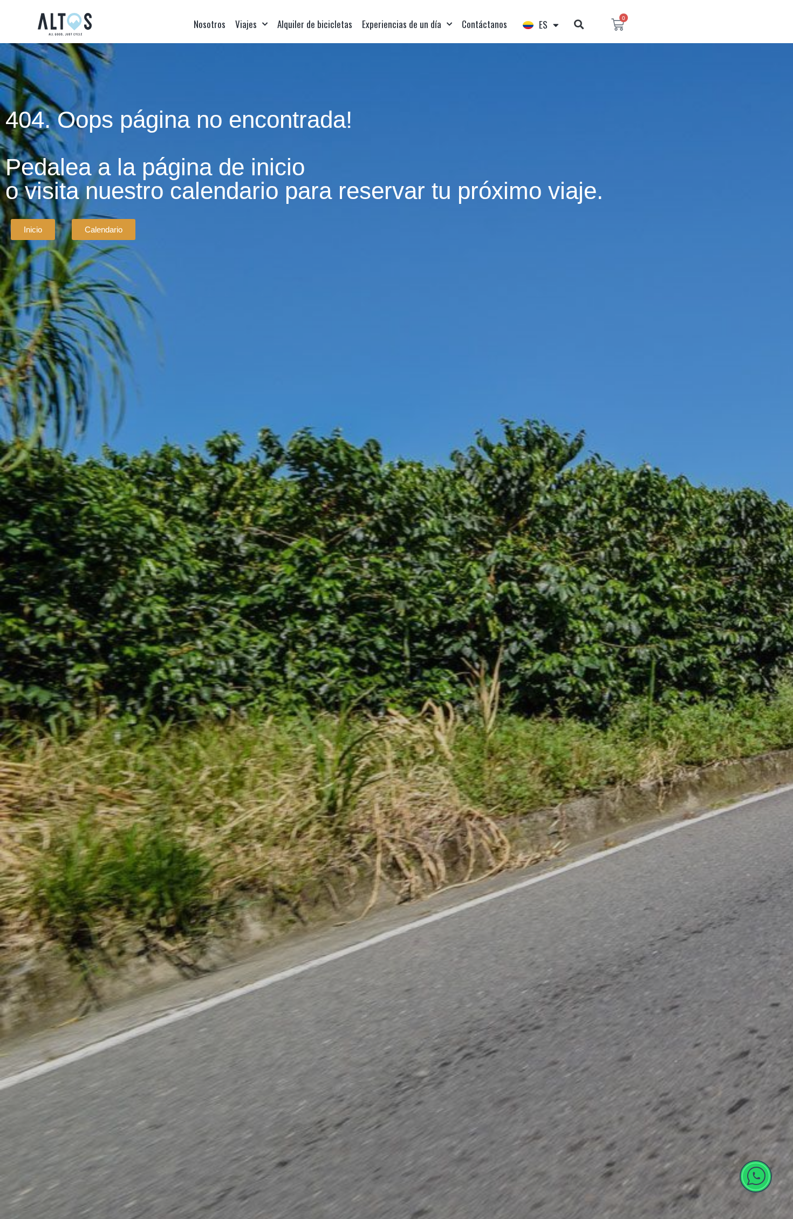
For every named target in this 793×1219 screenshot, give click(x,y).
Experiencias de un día (401, 24)
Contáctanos (484, 24)
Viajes (246, 24)
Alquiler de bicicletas (314, 24)
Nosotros (209, 24)
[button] (578, 24)
